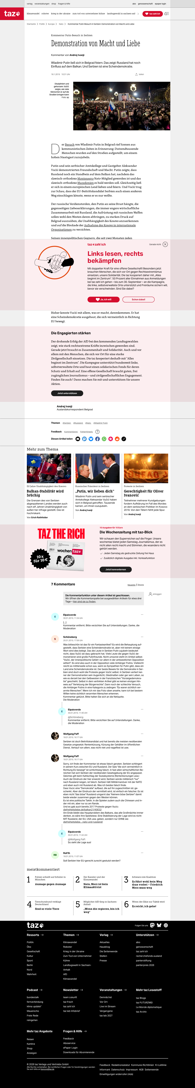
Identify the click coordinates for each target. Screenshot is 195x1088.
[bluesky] (159, 927)
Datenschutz (118, 1069)
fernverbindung (35, 1001)
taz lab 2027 (106, 1015)
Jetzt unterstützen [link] (67, 393)
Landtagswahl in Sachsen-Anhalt (77, 967)
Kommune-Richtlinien (143, 1065)
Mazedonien (85, 183)
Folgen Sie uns (141, 925)
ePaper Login (70, 1047)
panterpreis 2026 (145, 965)
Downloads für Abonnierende (79, 1052)
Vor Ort (103, 1001)
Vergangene (106, 1011)
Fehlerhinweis (86, 431)
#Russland (78, 423)
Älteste (140, 585)
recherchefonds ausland (149, 956)
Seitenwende (152, 1069)
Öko (29, 946)
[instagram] (166, 927)
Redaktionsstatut (120, 1065)
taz (35, 925)
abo (138, 942)
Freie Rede (32, 1015)
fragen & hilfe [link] (64, 3)
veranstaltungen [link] (42, 3)
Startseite (31, 24)
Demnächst (106, 997)
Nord (29, 969)
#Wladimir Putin (101, 423)
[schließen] (165, 244)
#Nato (88, 423)
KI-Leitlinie (160, 1065)
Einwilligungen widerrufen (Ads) (116, 1074)
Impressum (132, 1069)
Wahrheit (31, 974)
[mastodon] (152, 927)
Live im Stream (107, 1006)
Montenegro (85, 178)
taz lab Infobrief (71, 1011)
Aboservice (69, 1043)
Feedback (68, 1038)
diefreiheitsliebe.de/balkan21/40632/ (82, 809)
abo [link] (134, 3)
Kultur (30, 956)
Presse (103, 960)
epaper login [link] (160, 3)
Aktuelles (104, 942)
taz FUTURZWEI (144, 1002)
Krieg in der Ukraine (73, 951)
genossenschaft (144, 946)
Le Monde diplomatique (149, 1007)
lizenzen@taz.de (47, 1069)
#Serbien (67, 423)
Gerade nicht (155, 244)
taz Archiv (141, 1011)
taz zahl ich (142, 951)
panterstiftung (143, 960)
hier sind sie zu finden (84, 601)
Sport (30, 960)
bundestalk (33, 997)
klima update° (34, 1006)
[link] (34, 14)
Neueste (131, 585)
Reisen (30, 1039)
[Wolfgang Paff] (55, 736)
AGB (141, 1069)
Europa (51, 24)
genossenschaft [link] (145, 3)
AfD (65, 974)
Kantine (31, 1043)
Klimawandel (70, 942)
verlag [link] (29, 3)
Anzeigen (32, 1053)
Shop (29, 1048)
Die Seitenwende (108, 951)
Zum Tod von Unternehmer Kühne (77, 958)
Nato (61, 24)
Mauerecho (33, 1011)
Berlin (30, 965)
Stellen (103, 956)
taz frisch (68, 1001)
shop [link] (54, 3)
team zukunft (70, 997)
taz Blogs (141, 998)
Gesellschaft (33, 951)
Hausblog (105, 946)
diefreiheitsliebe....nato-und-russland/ (83, 821)
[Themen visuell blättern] (138, 13)
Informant (105, 1069)
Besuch (70, 144)
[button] (166, 13)
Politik (42, 24)
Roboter (67, 946)
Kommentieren (71, 431)
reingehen (32, 1020)
